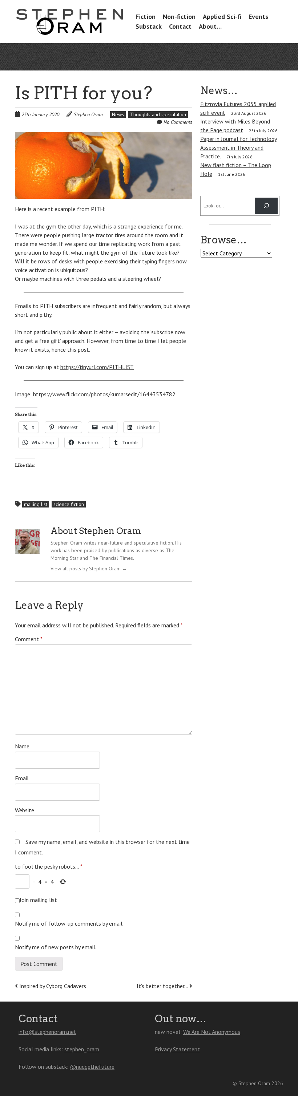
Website (24, 810)
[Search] (266, 206)
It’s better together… (163, 986)
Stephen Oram (88, 114)
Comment (29, 639)
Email (22, 778)
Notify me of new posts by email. (55, 947)
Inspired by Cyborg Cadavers (52, 986)
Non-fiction (179, 16)
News (118, 114)
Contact (180, 26)
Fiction (146, 16)
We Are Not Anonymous (211, 1031)
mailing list (35, 504)
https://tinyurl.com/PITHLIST (97, 367)
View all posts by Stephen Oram (89, 568)
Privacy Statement (177, 1049)
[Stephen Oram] (69, 24)
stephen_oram (81, 1049)
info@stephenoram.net (47, 1031)
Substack (149, 26)
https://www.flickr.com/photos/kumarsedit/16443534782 (104, 394)
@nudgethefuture (92, 1066)
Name (22, 746)
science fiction (68, 504)
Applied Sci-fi (222, 16)
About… (210, 26)
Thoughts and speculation (158, 114)
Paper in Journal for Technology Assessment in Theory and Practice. (238, 147)
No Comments (178, 122)
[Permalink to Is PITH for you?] (103, 136)
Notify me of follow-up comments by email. (69, 923)
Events (258, 16)
